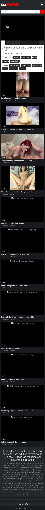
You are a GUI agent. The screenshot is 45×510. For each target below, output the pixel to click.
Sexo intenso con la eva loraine (13, 98)
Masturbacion (15, 61)
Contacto (19, 504)
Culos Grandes (25, 58)
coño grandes (37, 65)
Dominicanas (13, 69)
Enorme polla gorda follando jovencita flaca (18, 317)
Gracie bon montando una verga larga (15, 254)
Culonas (4, 69)
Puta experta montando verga (12, 348)
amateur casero (14, 65)
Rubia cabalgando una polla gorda (14, 286)
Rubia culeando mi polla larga (12, 379)
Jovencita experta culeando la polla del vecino (19, 129)
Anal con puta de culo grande (12, 223)
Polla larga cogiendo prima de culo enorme (17, 411)
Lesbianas (5, 61)
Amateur (16, 58)
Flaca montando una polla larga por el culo (17, 192)
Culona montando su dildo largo (13, 442)
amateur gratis (26, 65)
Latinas (34, 58)
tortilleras (22, 69)
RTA (26, 504)
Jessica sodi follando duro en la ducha (16, 160)
